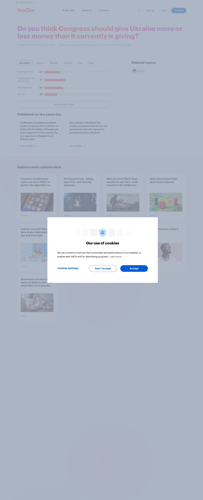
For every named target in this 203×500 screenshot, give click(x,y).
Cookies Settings (67, 268)
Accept (134, 268)
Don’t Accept (103, 268)
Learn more (116, 256)
